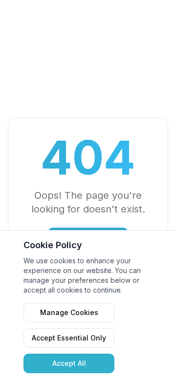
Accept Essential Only (69, 338)
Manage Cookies (69, 312)
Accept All (69, 363)
